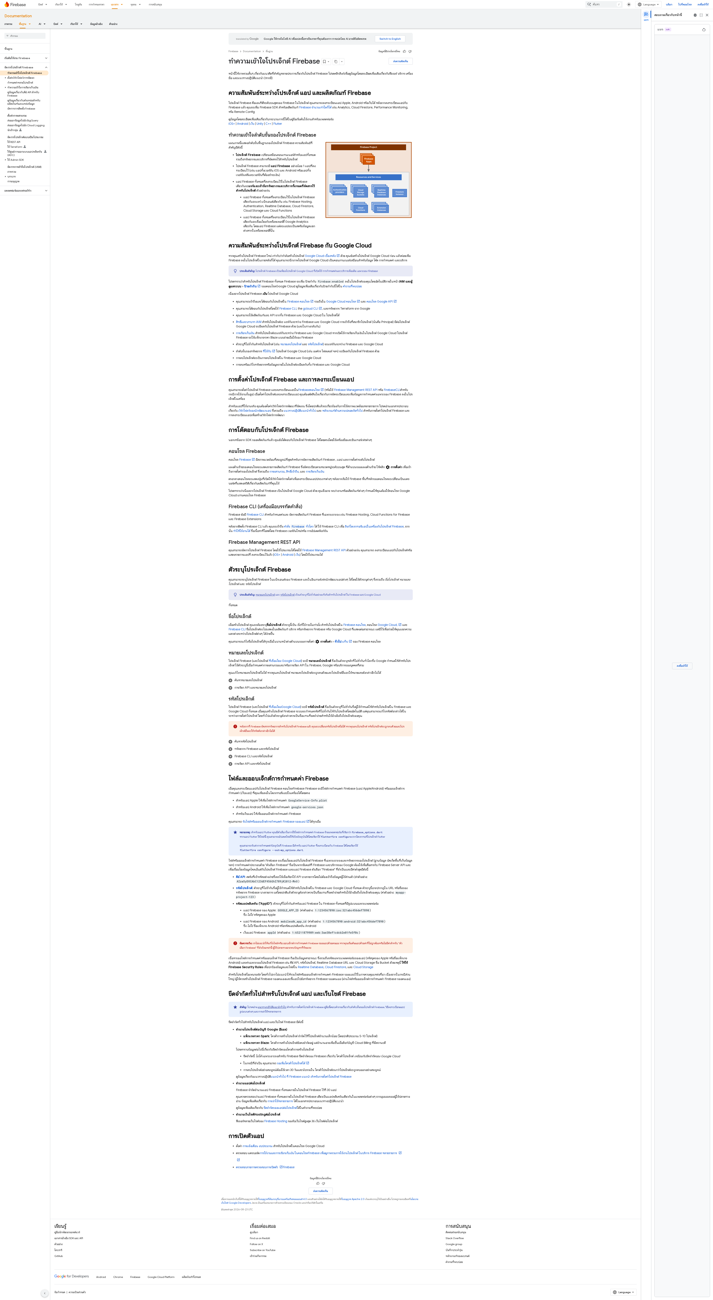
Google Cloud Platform (161, 1277)
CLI (287, 309)
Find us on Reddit (260, 1238)
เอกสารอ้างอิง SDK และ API (68, 1238)
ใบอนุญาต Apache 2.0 (352, 1199)
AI (40, 24)
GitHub (58, 1256)
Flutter (277, 124)
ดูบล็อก (254, 1232)
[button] (22, 58)
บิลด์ (40, 4)
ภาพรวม (8, 24)
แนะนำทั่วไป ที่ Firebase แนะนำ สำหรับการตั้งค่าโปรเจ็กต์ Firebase (311, 1077)
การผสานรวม (277, 471)
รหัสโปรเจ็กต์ (315, 344)
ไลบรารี (58, 1250)
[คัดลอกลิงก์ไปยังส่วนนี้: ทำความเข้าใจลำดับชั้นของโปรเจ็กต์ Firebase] (320, 135)
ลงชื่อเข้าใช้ (703, 4)
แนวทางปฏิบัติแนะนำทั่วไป (300, 411)
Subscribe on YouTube (262, 1250)
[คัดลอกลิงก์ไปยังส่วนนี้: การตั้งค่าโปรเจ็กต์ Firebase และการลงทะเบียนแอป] (358, 380)
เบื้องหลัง (320, 256)
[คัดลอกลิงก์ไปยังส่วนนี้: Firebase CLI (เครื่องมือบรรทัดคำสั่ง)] (306, 507)
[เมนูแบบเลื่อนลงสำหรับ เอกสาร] (122, 4)
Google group (454, 1244)
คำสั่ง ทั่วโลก (299, 526)
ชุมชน (133, 4)
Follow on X (256, 1244)
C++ (268, 124)
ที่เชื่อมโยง (285, 661)
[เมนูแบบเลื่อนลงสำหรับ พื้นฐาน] (30, 23)
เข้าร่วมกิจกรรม (258, 1256)
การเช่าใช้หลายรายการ (280, 1101)
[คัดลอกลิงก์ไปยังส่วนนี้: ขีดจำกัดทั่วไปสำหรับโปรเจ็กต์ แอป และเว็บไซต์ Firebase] (369, 994)
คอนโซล (298, 301)
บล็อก (669, 4)
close (707, 15)
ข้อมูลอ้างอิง (96, 24)
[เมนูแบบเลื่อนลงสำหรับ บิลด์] (47, 4)
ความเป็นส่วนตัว (77, 1292)
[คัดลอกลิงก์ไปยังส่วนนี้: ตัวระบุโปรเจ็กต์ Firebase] (294, 570)
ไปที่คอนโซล (685, 4)
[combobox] (604, 4)
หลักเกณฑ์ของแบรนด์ (458, 1256)
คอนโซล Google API (380, 301)
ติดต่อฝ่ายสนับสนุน (456, 1232)
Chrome (118, 1277)
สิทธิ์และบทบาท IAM (248, 322)
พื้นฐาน (22, 24)
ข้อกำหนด (59, 1292)
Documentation (18, 16)
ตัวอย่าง (113, 24)
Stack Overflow (455, 1238)
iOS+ (232, 124)
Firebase (233, 51)
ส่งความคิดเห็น (400, 61)
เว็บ (252, 124)
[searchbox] (24, 36)
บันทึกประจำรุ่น (454, 1250)
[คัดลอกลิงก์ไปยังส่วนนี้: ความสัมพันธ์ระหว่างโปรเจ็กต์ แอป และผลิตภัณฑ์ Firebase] (374, 93)
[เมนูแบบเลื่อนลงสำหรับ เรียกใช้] (67, 4)
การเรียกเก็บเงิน (245, 333)
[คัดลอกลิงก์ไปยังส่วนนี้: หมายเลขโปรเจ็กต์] (267, 653)
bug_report (695, 15)
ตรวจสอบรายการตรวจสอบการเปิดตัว (257, 1167)
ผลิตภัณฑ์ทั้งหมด (191, 1277)
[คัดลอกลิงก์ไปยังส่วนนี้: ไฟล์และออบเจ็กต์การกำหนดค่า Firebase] (332, 779)
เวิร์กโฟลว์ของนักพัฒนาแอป (254, 411)
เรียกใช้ (59, 4)
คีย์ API (240, 877)
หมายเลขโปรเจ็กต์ (290, 344)
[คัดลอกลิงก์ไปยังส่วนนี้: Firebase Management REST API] (304, 542)
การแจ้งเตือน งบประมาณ (258, 1146)
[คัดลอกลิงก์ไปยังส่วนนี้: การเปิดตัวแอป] (268, 1136)
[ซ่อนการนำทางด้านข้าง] (44, 1293)
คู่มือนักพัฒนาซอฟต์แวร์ (67, 1232)
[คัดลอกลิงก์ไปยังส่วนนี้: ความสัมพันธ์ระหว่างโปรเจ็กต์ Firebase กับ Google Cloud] (375, 246)
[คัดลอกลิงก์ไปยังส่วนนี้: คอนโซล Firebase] (269, 451)
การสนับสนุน (155, 4)
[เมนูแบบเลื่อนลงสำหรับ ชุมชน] (140, 4)
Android (242, 124)
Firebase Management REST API (355, 390)
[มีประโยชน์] (404, 51)
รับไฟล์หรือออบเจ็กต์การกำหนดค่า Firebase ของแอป (274, 822)
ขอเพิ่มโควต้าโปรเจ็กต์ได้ (291, 1063)
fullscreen (701, 15)
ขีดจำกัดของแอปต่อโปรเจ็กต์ (280, 1108)
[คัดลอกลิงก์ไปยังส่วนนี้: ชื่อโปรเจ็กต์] (255, 617)
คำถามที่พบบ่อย (352, 286)
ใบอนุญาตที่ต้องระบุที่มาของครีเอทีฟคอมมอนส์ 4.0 (282, 1199)
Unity (260, 124)
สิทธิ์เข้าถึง (292, 471)
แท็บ (341, 642)
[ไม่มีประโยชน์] (410, 51)
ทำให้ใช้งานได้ (241, 531)
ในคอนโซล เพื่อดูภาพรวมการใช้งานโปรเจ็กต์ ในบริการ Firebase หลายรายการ (329, 1153)
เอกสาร (114, 4)
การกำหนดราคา (96, 4)
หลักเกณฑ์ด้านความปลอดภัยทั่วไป (342, 411)
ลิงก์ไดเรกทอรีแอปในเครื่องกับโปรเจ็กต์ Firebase (374, 526)
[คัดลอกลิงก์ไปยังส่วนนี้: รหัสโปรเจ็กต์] (258, 699)
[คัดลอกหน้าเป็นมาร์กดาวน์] (336, 61)
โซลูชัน (78, 4)
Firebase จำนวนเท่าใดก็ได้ (315, 107)
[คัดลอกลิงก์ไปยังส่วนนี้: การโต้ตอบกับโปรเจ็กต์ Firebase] (312, 430)
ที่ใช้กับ (267, 351)
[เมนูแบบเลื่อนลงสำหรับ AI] (45, 23)
